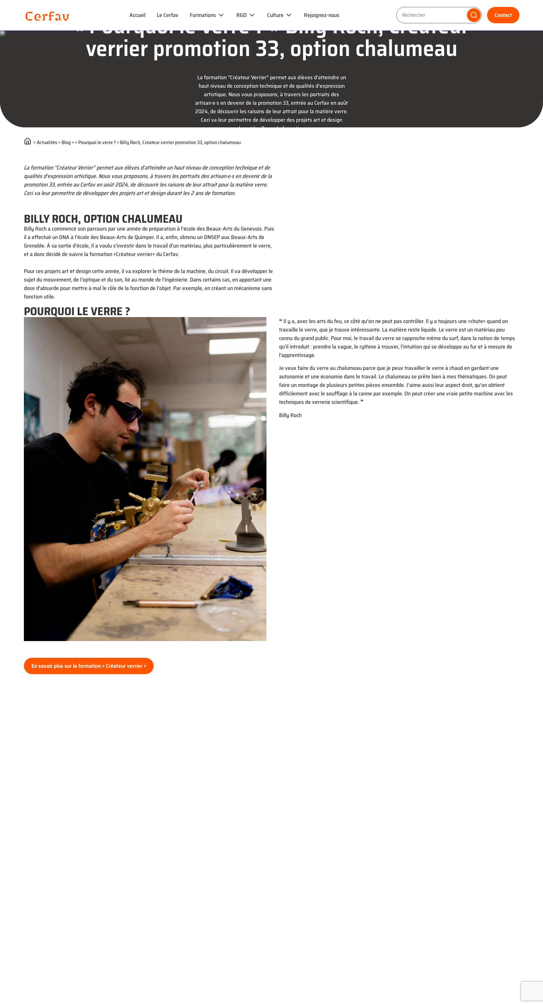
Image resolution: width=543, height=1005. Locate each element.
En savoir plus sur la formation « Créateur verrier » (88, 666)
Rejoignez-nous (321, 15)
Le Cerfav (167, 15)
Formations (203, 15)
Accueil (137, 15)
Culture (275, 15)
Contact (503, 15)
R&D (241, 15)
